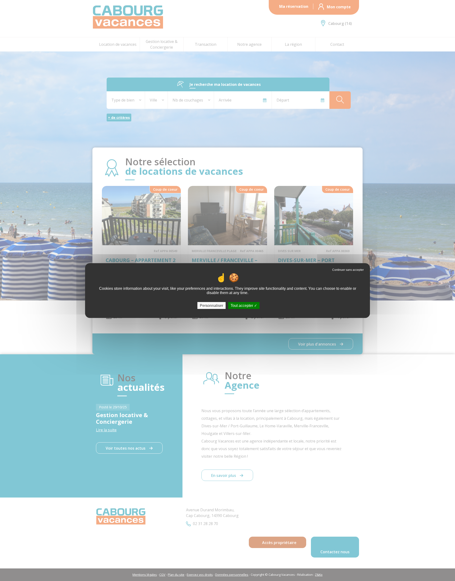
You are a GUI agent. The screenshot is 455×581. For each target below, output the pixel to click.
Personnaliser (211, 305)
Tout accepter (242, 305)
